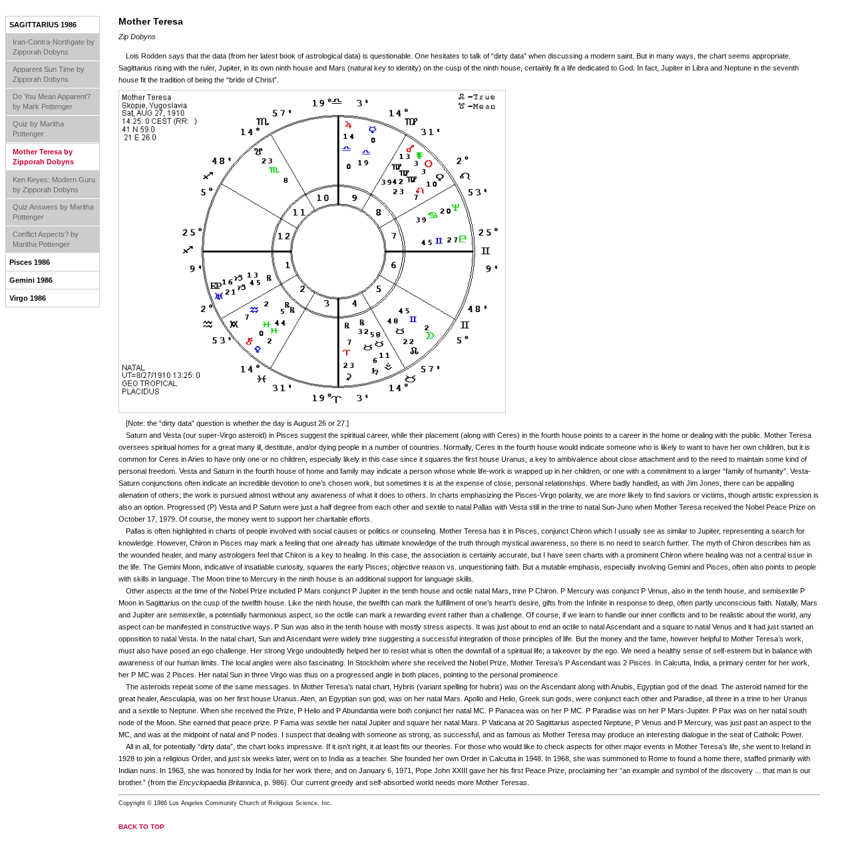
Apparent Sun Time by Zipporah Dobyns (49, 74)
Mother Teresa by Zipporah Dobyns (43, 157)
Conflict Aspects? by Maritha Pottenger (46, 239)
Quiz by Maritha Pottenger (38, 129)
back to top (141, 826)
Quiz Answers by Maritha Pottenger (53, 212)
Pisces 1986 (29, 262)
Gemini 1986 (31, 280)
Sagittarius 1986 (43, 25)
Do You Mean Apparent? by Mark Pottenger (52, 101)
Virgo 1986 (27, 298)
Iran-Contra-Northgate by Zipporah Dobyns (54, 47)
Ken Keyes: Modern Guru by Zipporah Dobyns (54, 185)
